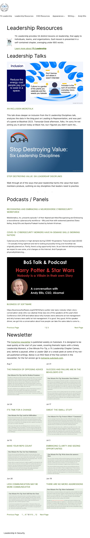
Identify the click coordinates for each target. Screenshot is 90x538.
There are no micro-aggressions (64, 484)
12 (36, 514)
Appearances (58, 16)
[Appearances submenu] (64, 16)
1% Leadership (6, 16)
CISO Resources (43, 16)
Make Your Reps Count (19, 446)
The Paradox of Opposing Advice (25, 369)
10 (32, 514)
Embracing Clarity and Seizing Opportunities (63, 447)
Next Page (79, 327)
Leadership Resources (24, 16)
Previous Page (13, 327)
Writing (71, 16)
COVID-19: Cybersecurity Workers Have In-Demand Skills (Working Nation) (43, 233)
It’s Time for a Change (19, 410)
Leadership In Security (14, 533)
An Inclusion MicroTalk (20, 109)
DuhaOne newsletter (20, 342)
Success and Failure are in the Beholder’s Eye (63, 370)
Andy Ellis (82, 16)
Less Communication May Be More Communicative (22, 485)
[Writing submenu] (74, 16)
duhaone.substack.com (52, 358)
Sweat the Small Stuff (59, 410)
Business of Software (19, 304)
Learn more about (30, 48)
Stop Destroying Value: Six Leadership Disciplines (34, 176)
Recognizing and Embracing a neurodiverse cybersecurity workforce (39, 210)
